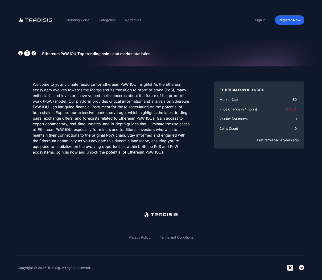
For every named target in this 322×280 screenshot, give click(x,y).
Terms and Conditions (176, 237)
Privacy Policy (139, 237)
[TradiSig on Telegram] (301, 268)
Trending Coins (77, 20)
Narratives (133, 20)
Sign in (260, 20)
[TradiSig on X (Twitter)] (290, 268)
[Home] (35, 20)
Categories (107, 20)
